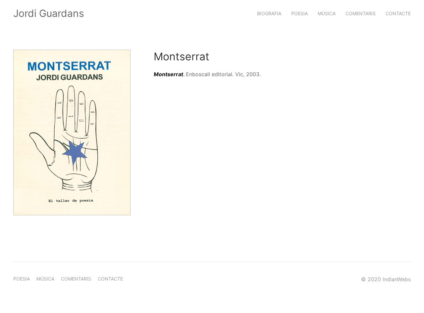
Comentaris (360, 13)
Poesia (299, 13)
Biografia (269, 13)
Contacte (398, 13)
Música (327, 13)
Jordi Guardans (48, 13)
